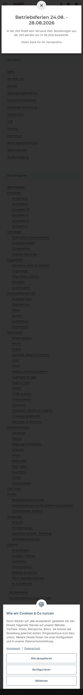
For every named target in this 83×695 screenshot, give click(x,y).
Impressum (13, 648)
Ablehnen (41, 680)
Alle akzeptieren (41, 658)
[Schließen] (41, 5)
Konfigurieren (41, 669)
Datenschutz (32, 648)
